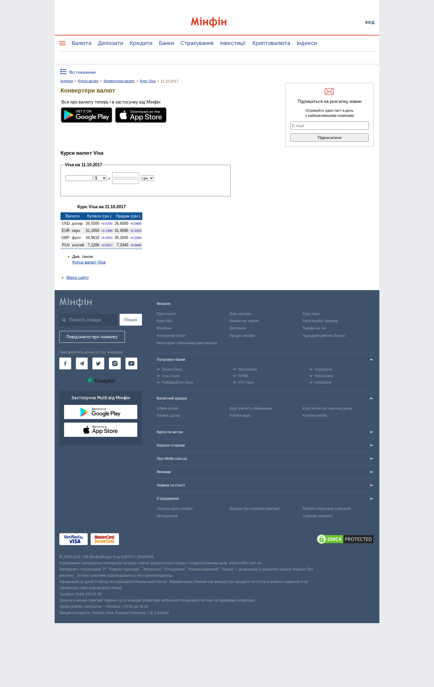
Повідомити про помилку (92, 336)
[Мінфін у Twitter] (98, 363)
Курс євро (311, 314)
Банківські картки (244, 321)
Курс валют (166, 314)
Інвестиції (233, 43)
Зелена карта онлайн (175, 509)
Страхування (196, 43)
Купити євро (240, 415)
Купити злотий (315, 415)
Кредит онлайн (242, 336)
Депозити (110, 43)
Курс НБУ (164, 321)
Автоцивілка (167, 516)
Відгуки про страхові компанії (255, 509)
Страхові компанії (317, 516)
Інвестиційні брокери (320, 321)
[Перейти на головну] (217, 22)
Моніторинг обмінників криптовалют (187, 343)
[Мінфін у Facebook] (65, 363)
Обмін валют (167, 408)
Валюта (81, 43)
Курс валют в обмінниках (251, 408)
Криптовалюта (271, 43)
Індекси (307, 43)
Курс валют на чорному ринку (328, 408)
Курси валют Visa (89, 262)
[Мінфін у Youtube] (131, 363)
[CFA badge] (135, 539)
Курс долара (240, 314)
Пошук (130, 319)
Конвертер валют (171, 336)
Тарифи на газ (314, 328)
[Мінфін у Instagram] (115, 363)
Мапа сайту (77, 277)
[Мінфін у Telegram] (82, 363)
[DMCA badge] (345, 540)
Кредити (141, 43)
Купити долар (168, 415)
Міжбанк (164, 328)
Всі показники (82, 72)
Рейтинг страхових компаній (326, 509)
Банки (166, 43)
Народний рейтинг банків (324, 336)
